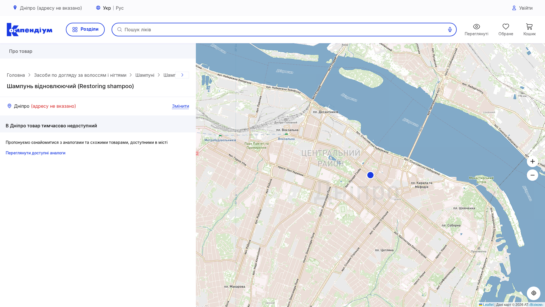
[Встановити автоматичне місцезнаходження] (533, 293)
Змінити (180, 106)
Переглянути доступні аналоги (35, 152)
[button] (370, 175)
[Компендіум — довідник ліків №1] (29, 29)
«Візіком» (536, 304)
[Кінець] (182, 75)
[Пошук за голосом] (450, 29)
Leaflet (488, 304)
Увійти (526, 8)
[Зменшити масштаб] (532, 175)
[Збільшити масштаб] (532, 161)
